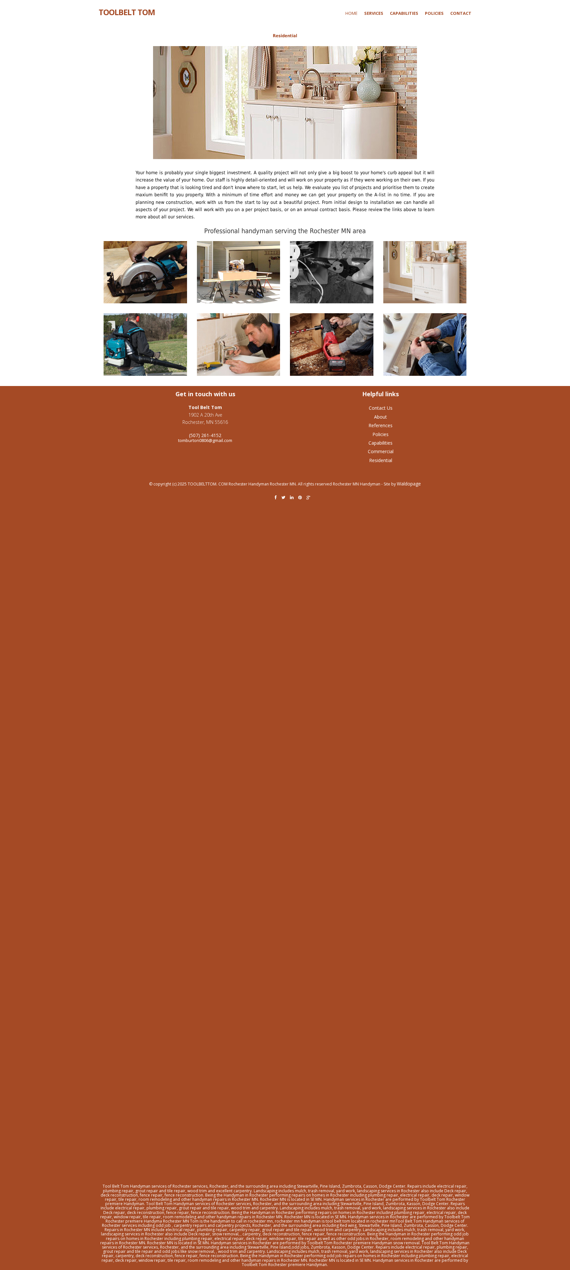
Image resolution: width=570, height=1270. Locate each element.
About (380, 417)
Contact (460, 13)
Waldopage (409, 484)
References (380, 425)
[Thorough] (145, 344)
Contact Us (381, 408)
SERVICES (373, 13)
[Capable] (145, 272)
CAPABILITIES (404, 13)
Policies (380, 434)
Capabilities (380, 443)
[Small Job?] (243, 344)
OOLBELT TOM (127, 11)
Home (351, 13)
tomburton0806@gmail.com (205, 440)
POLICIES (434, 13)
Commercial (381, 451)
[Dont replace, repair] (429, 344)
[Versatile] (429, 272)
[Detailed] (336, 272)
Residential (285, 35)
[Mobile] (243, 272)
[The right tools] (336, 344)
